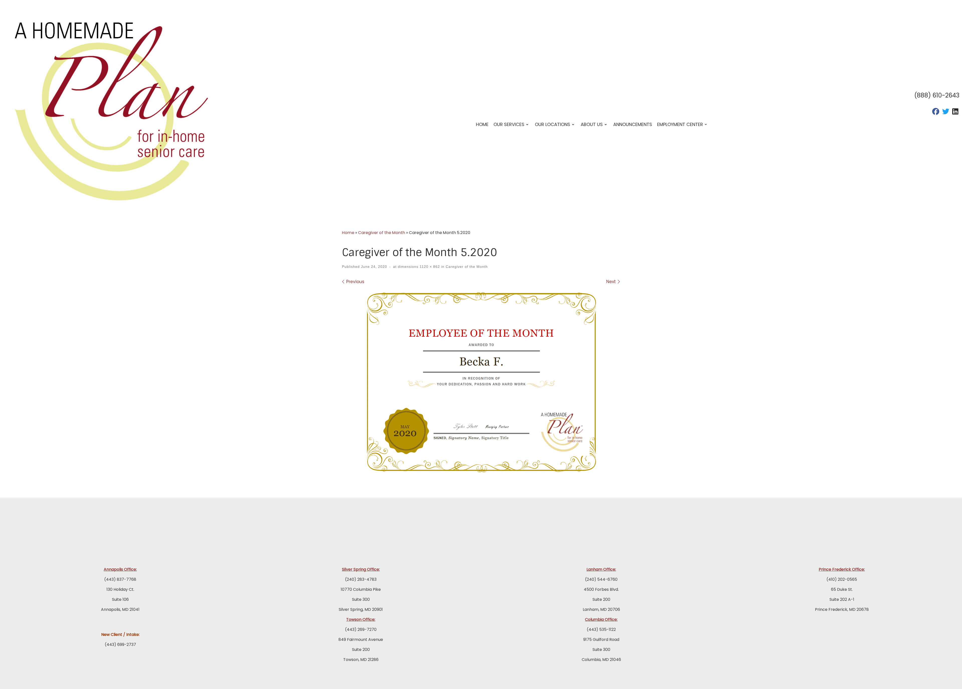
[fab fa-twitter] (945, 113)
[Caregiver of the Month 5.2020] (481, 382)
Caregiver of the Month (381, 233)
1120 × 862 (429, 267)
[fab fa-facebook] (935, 113)
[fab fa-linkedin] (955, 113)
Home (348, 233)
